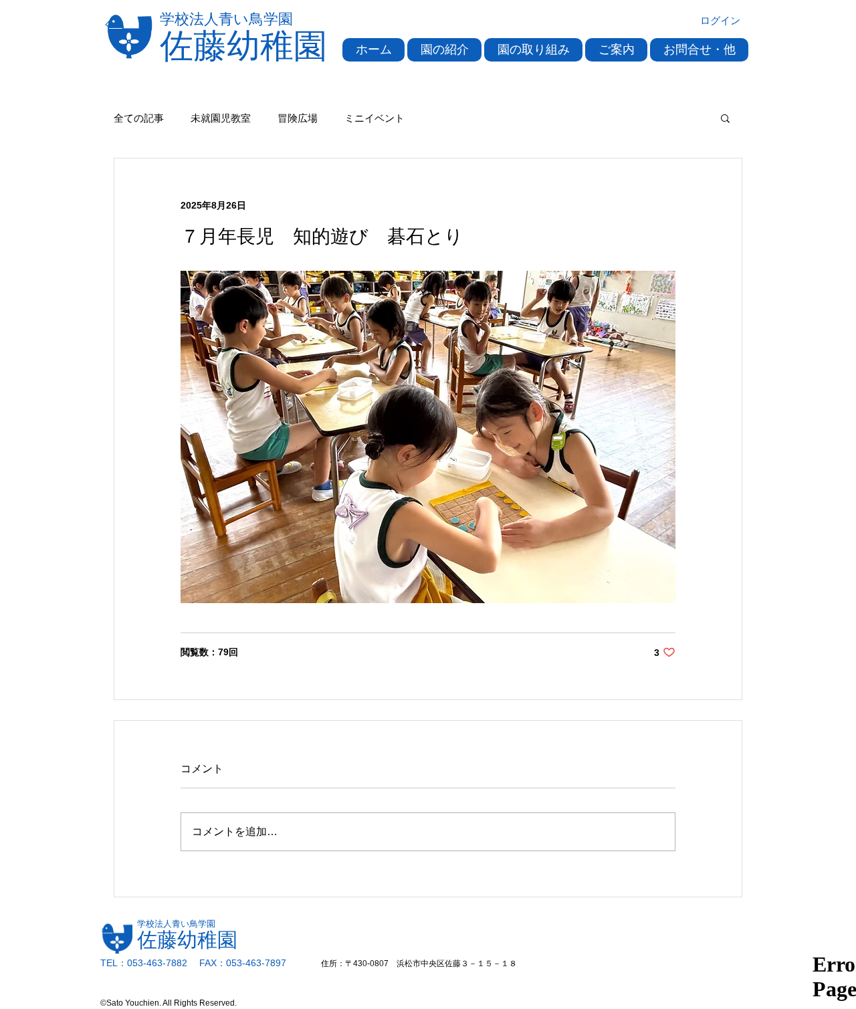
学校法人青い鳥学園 (226, 19)
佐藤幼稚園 (243, 46)
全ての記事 (139, 118)
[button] (444, 50)
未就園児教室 (221, 118)
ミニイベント (374, 118)
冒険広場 (298, 118)
